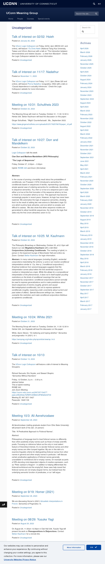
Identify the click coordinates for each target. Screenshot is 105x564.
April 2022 (84, 130)
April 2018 (84, 262)
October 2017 (85, 285)
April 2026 (84, 48)
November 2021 (86, 149)
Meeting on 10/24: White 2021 (32, 317)
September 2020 (87, 188)
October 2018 (85, 250)
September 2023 (87, 99)
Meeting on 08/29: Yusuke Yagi (33, 519)
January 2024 (85, 87)
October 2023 (85, 95)
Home (10, 18)
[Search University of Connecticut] (94, 4)
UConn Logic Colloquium (26, 364)
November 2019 (86, 208)
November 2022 (86, 118)
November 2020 (86, 180)
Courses (30, 18)
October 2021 (85, 153)
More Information (74, 547)
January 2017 (85, 309)
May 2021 (84, 165)
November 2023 (86, 91)
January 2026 (85, 60)
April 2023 (84, 106)
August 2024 (85, 79)
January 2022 (85, 141)
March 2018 (85, 266)
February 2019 (86, 235)
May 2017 (84, 293)
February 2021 (86, 176)
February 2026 (86, 56)
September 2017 (87, 289)
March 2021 (85, 173)
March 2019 (85, 231)
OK (92, 547)
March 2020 (85, 196)
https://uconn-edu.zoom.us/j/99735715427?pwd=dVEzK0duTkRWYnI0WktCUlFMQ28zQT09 (31, 393)
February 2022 (86, 138)
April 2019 (84, 227)
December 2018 (86, 243)
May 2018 (84, 258)
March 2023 (85, 110)
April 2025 (84, 71)
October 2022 (85, 122)
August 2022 (85, 126)
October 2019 (85, 211)
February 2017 (86, 305)
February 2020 (86, 200)
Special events (44, 18)
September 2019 (87, 215)
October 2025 (85, 67)
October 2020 (85, 184)
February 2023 (86, 114)
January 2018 (85, 274)
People (20, 18)
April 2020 (84, 192)
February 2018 (86, 270)
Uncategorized (26, 343)
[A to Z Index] (99, 4)
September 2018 (87, 254)
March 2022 (85, 134)
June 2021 (84, 161)
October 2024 (85, 75)
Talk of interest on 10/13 (28, 354)
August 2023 (85, 103)
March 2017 (85, 301)
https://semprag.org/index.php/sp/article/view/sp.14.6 (33, 339)
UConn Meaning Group (22, 13)
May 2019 (84, 223)
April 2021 (84, 169)
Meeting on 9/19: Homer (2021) (33, 491)
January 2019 (85, 239)
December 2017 (86, 278)
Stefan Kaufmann (19, 533)
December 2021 (86, 145)
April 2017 (84, 297)
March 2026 (85, 52)
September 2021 (87, 157)
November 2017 (86, 282)
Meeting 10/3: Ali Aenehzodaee (33, 415)
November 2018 (86, 246)
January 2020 (85, 204)
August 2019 (85, 219)
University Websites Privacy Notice (20, 559)
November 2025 (86, 64)
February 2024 (86, 83)
